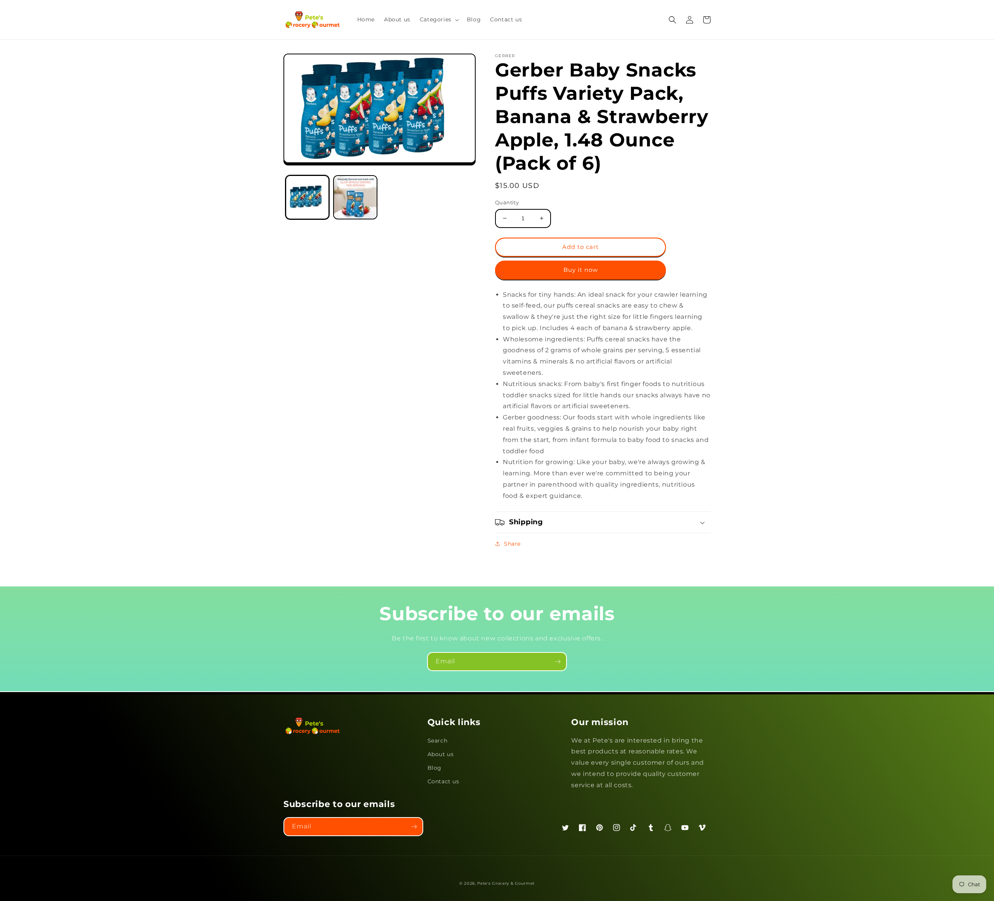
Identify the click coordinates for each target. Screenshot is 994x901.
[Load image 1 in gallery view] (307, 197)
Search (437, 740)
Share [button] (512, 543)
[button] (438, 19)
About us (440, 754)
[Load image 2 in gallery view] (355, 197)
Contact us (443, 781)
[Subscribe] (557, 661)
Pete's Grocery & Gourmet (506, 883)
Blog (434, 767)
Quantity (507, 202)
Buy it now (580, 269)
